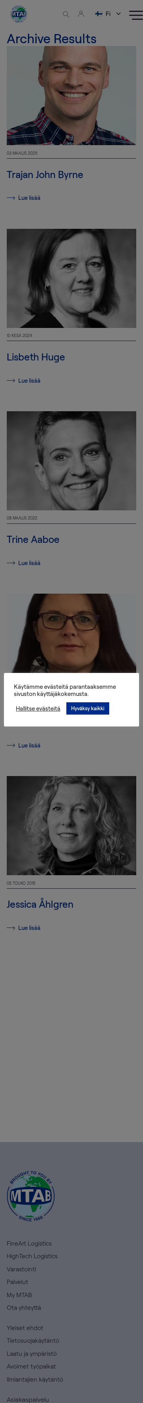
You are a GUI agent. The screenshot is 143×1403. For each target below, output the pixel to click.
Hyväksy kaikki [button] (87, 708)
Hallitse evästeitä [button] (38, 708)
